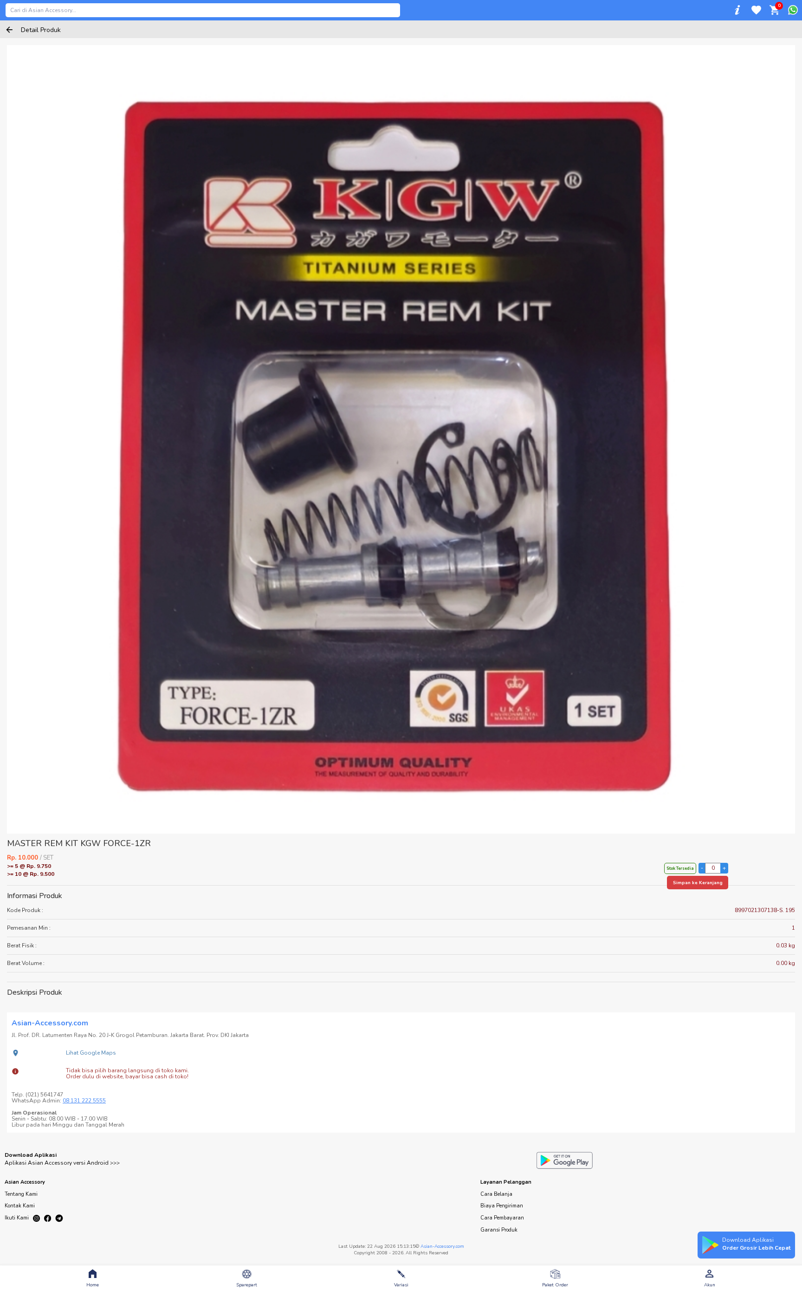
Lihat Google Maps (91, 1052)
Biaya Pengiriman (501, 1205)
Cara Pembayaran (502, 1217)
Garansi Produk (498, 1229)
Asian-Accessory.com (442, 1246)
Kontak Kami (20, 1205)
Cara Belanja (496, 1194)
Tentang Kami (21, 1194)
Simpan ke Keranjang (698, 883)
